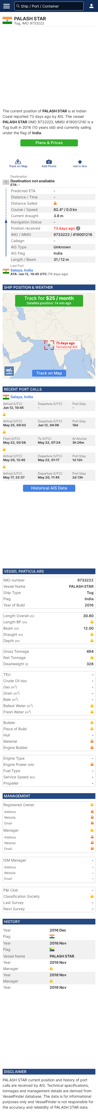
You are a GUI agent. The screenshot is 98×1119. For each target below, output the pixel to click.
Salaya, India (21, 270)
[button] (91, 6)
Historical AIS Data (49, 488)
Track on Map (49, 373)
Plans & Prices (49, 142)
